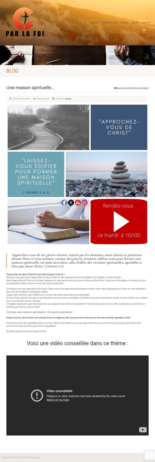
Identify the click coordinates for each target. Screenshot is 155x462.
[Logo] (25, 22)
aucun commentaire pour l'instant (132, 88)
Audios (135, 23)
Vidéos (124, 23)
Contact (146, 23)
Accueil (95, 23)
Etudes (68, 98)
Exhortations (110, 23)
